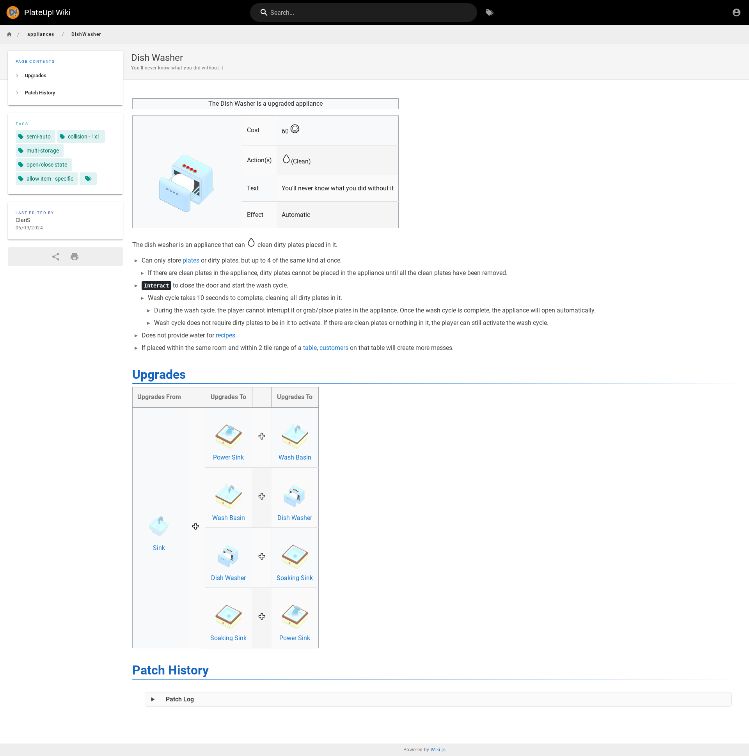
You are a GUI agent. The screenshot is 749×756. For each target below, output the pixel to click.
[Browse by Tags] (489, 12)
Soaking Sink (295, 578)
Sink (159, 548)
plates (191, 260)
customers (333, 347)
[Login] (736, 12)
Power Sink (228, 457)
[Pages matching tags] (88, 178)
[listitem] (65, 75)
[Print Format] (74, 256)
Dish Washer (294, 518)
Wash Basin (295, 457)
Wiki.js (438, 749)
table (310, 347)
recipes (225, 335)
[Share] (55, 256)
